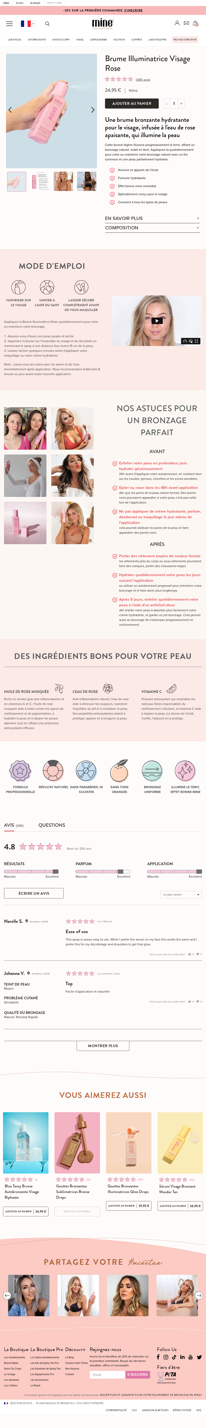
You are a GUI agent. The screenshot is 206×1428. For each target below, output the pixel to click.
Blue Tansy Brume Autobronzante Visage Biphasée (22, 1191)
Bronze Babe (11, 1363)
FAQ (199, 1410)
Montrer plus (103, 1046)
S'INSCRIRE (133, 10)
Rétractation (182, 1410)
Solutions (119, 39)
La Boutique (14, 39)
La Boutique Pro (157, 39)
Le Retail (35, 1385)
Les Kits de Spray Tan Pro (44, 1363)
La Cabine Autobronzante (44, 1357)
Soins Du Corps (60, 39)
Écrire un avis (34, 893)
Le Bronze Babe (98, 39)
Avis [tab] (9, 825)
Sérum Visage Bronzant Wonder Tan (177, 1189)
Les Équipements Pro (42, 1374)
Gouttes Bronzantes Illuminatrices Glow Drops (128, 1189)
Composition (121, 227)
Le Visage (9, 1374)
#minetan (145, 1263)
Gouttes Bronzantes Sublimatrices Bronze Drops (73, 1191)
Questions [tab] (51, 825)
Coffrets (137, 39)
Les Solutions (11, 1380)
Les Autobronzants (14, 1357)
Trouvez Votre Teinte (185, 39)
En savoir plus (124, 218)
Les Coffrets (11, 1385)
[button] (28, 24)
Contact (69, 1374)
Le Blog (69, 1357)
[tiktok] (174, 1356)
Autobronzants (37, 39)
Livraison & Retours (155, 1410)
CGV (134, 1410)
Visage (79, 39)
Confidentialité (116, 1410)
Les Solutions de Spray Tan (45, 1369)
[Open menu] (9, 24)
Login (177, 23)
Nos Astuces (72, 1369)
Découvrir (75, 1349)
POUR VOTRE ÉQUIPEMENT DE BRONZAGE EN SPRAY (151, 1395)
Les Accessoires (39, 1380)
